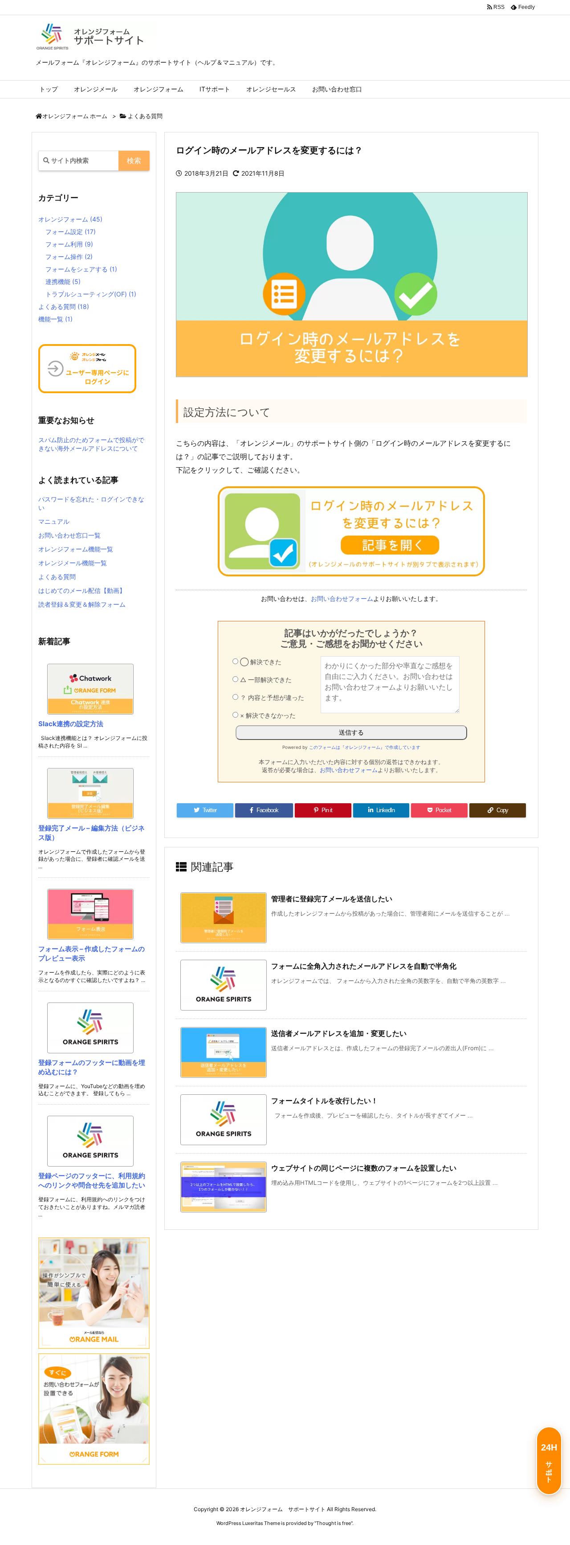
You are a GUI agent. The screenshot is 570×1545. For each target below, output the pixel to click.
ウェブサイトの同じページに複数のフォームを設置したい (363, 1167)
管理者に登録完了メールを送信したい (331, 898)
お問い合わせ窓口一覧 (69, 535)
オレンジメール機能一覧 (72, 563)
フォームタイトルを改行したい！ (324, 1100)
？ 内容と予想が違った (271, 697)
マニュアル (53, 521)
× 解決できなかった (267, 715)
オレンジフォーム (70, 219)
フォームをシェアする (81, 269)
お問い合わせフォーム (342, 598)
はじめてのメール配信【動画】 (82, 590)
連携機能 (63, 281)
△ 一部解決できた (265, 679)
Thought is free (333, 1523)
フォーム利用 (69, 244)
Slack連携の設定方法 (70, 723)
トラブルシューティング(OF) (90, 294)
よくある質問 (145, 115)
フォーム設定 (70, 231)
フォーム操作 (69, 256)
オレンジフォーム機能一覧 (75, 549)
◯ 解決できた (259, 662)
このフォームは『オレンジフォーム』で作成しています (364, 747)
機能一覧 (55, 319)
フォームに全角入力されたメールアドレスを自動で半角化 (363, 966)
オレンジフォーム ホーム (74, 116)
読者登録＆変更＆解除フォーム (82, 604)
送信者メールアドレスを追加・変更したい (339, 1033)
